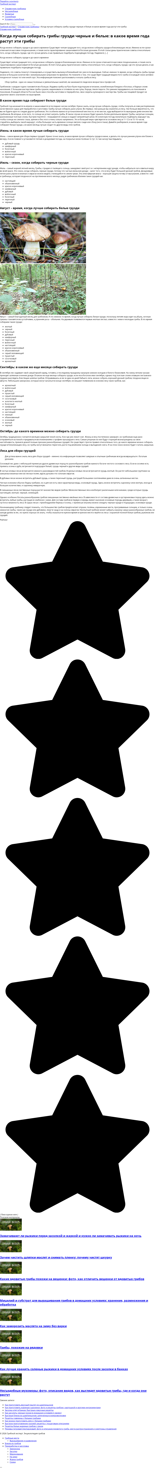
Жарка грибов (16, 1459)
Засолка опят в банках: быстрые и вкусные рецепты (29, 1410)
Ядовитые (9, 14)
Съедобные (10, 16)
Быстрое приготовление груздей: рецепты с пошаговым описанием (37, 1423)
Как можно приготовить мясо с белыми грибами (28, 1421)
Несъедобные (11, 11)
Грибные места (12, 1438)
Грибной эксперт (8, 4)
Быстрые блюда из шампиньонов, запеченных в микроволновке (35, 1415)
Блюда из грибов (13, 1443)
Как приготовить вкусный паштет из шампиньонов (29, 1405)
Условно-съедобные (14, 19)
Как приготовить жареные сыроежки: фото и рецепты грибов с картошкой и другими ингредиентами (53, 1407)
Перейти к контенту (9, 1)
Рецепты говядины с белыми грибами (23, 1418)
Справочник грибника (15, 8)
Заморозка (15, 1448)
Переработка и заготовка (17, 1446)
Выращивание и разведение (23, 1440)
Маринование (16, 1454)
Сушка (13, 1462)
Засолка (13, 1451)
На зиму (13, 1456)
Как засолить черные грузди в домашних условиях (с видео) (33, 1413)
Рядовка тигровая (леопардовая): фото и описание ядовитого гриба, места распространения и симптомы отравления (60, 1429)
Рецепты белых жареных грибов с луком (24, 1426)
